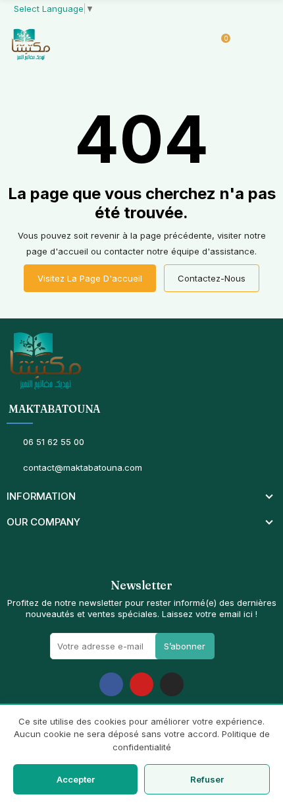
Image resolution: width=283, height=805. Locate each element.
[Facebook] (111, 684)
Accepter (76, 779)
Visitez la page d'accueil (90, 278)
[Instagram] (172, 684)
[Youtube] (141, 684)
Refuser (207, 779)
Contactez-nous (211, 278)
